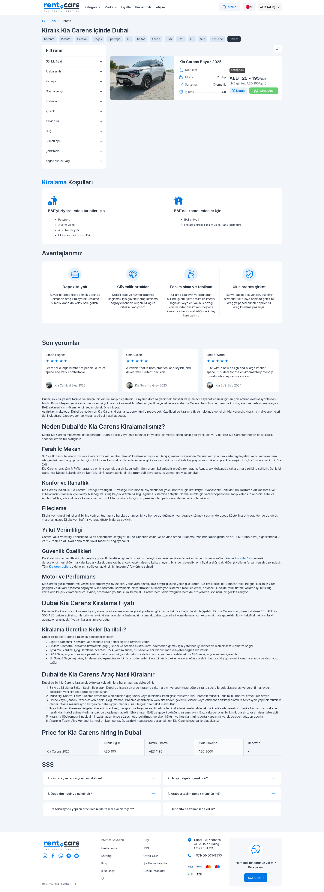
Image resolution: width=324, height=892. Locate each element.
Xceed (156, 39)
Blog (104, 863)
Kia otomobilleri (59, 566)
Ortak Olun (150, 856)
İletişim (160, 7)
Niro (202, 39)
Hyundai (240, 558)
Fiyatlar (126, 7)
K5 (128, 39)
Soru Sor (256, 878)
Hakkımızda (143, 7)
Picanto (65, 39)
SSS (146, 848)
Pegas (98, 39)
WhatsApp (267, 91)
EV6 (169, 39)
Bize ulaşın (108, 871)
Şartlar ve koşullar (155, 863)
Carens (234, 39)
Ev (44, 21)
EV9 (180, 39)
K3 (191, 39)
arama (231, 7)
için (103, 878)
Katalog (106, 856)
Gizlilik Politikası (154, 871)
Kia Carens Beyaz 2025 (200, 62)
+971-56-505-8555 (208, 855)
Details (240, 91)
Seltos (141, 39)
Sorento (49, 39)
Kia (53, 21)
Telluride (217, 39)
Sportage (114, 39)
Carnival (82, 39)
